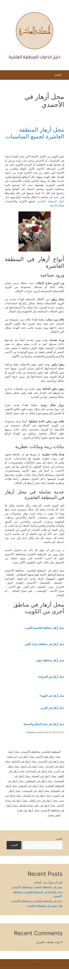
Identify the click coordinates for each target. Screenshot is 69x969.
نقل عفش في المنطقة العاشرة (44, 905)
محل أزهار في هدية (28, 810)
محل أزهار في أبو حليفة (20, 756)
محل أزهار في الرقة (32, 766)
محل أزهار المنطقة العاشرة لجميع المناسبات (34, 133)
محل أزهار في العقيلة (44, 776)
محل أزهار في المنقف (31, 785)
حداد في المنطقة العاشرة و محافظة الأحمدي (36, 900)
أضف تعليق (54, 815)
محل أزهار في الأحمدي (51, 761)
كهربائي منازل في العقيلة (48, 882)
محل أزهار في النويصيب (35, 790)
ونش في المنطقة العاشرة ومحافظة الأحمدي (37, 887)
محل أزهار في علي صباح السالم (37, 805)
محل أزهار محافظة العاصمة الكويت (44, 627)
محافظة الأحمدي (30, 751)
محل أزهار (13, 751)
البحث (59, 838)
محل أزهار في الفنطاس (38, 781)
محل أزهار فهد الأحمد (48, 756)
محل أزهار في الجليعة (24, 761)
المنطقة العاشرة (51, 751)
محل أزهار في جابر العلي (43, 800)
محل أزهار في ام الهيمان (37, 795)
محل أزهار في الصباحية (39, 771)
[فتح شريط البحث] (4, 75)
